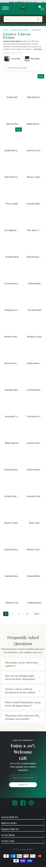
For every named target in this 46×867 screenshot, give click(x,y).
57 (27, 614)
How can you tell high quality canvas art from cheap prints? (20, 677)
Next (36, 614)
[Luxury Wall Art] (23, 9)
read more (37, 49)
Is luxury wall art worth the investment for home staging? (20, 690)
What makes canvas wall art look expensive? (21, 664)
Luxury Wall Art (26, 849)
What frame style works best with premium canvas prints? (22, 717)
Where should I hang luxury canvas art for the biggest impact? (23, 704)
